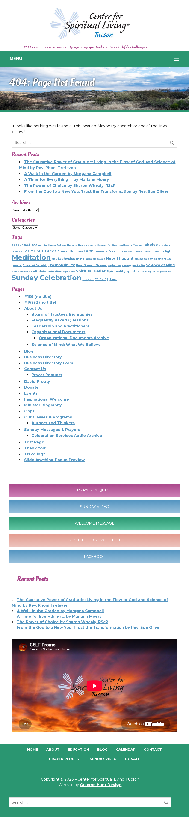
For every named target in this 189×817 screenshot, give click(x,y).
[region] (94, 88)
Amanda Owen (45, 245)
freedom (116, 251)
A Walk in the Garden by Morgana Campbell (67, 174)
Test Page (34, 442)
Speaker (69, 271)
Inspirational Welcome (46, 399)
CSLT (29, 251)
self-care (24, 271)
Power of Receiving (36, 265)
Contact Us (35, 369)
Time (113, 279)
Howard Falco (133, 251)
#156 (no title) (38, 296)
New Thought (119, 258)
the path (88, 279)
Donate (31, 387)
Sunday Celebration (46, 278)
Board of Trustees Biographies (62, 314)
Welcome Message (95, 523)
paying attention (159, 258)
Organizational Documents (58, 332)
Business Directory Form (48, 363)
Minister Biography (43, 405)
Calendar (126, 749)
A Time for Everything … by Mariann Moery (66, 179)
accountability (23, 245)
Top (178, 806)
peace (17, 265)
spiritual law (136, 271)
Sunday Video (94, 507)
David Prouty (37, 381)
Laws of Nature (154, 251)
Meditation (31, 257)
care (93, 245)
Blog (28, 351)
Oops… (31, 411)
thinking (102, 279)
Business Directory (43, 357)
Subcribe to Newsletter (94, 540)
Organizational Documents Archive (74, 338)
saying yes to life (133, 265)
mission (90, 258)
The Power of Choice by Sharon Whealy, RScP (69, 185)
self (14, 271)
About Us (33, 308)
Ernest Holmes (70, 251)
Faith (89, 251)
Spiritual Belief (91, 271)
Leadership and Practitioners (60, 326)
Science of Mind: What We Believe (66, 344)
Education (78, 749)
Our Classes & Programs (48, 417)
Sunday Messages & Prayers (52, 429)
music (101, 258)
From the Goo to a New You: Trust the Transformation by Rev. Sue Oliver (96, 191)
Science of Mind (160, 265)
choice (151, 244)
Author (61, 245)
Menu (16, 58)
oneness (140, 258)
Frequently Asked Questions (60, 320)
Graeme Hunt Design (100, 785)
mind (80, 258)
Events (31, 393)
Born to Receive (78, 245)
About (52, 749)
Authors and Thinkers (53, 423)
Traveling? (34, 454)
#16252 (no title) (40, 302)
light (169, 251)
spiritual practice (159, 271)
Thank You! (35, 448)
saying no (114, 265)
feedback (101, 251)
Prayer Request (47, 375)
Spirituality (115, 271)
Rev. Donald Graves (91, 265)
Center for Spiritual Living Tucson (120, 245)
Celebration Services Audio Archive (67, 435)
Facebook (94, 556)
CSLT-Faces (45, 251)
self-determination (46, 271)
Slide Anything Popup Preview (54, 460)
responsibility (62, 265)
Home (32, 749)
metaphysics (63, 259)
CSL (21, 251)
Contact (153, 749)
